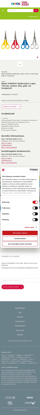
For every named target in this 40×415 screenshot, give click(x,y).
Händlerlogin (32, 16)
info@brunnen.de (6, 145)
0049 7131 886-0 (6, 143)
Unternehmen (20, 326)
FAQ (20, 313)
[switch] (35, 208)
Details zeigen (29, 227)
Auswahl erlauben (20, 238)
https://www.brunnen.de (9, 147)
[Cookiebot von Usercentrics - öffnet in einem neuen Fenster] (30, 170)
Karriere (20, 317)
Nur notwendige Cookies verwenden (20, 244)
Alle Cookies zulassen (20, 233)
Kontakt (20, 335)
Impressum (20, 330)
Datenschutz (20, 321)
